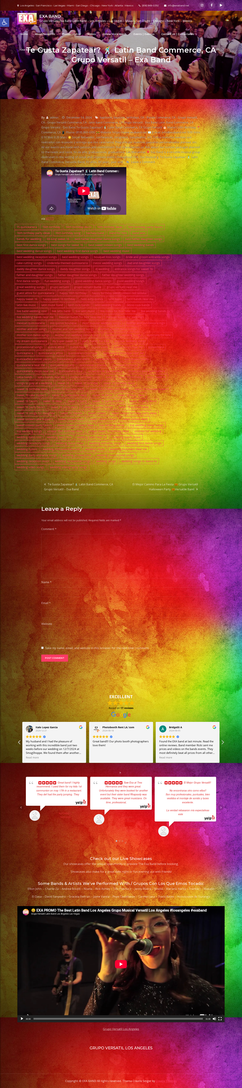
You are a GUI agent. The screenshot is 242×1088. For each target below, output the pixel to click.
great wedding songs (31, 287)
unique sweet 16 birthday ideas (108, 431)
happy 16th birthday (73, 293)
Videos (92, 34)
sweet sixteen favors (103, 419)
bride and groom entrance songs (148, 257)
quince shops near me (128, 347)
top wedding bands (112, 425)
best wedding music (116, 251)
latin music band (52, 305)
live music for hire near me (118, 311)
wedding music (95, 449)
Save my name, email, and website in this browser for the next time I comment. (97, 648)
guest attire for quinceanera (35, 293)
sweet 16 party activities (108, 401)
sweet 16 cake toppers (31, 395)
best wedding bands (140, 245)
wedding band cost (29, 437)
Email (46, 603)
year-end (117, 162)
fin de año (80, 152)
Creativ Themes (166, 1081)
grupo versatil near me (122, 287)
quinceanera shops (125, 365)
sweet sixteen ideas (135, 419)
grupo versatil (59, 287)
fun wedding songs (57, 281)
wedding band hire (59, 437)
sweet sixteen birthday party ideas (134, 413)
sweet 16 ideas (52, 401)
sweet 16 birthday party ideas (109, 389)
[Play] (22, 1019)
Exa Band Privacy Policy (35, 49)
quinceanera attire (50, 353)
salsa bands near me (51, 377)
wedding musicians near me (128, 449)
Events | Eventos (144, 34)
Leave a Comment (143, 162)
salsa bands (24, 377)
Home (24, 34)
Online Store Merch (114, 34)
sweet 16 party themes (98, 407)
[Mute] (214, 1019)
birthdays (132, 117)
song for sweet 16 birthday (124, 377)
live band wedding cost (32, 311)
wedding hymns (27, 449)
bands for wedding (29, 239)
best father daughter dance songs (97, 239)
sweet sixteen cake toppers (35, 419)
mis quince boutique (63, 323)
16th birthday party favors (145, 227)
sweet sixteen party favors (34, 425)
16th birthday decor (79, 227)
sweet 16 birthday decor (119, 383)
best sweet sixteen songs (105, 245)
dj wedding (102, 269)
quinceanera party (62, 365)
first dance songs (28, 281)
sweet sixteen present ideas (75, 425)
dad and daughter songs (143, 263)
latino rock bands (138, 305)
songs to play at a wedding (34, 383)
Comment (49, 529)
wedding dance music (70, 443)
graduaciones (97, 152)
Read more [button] (71, 757)
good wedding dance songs (93, 281)
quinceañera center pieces (34, 359)
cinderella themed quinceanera (67, 263)
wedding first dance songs (144, 443)
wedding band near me (92, 437)
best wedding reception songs (37, 257)
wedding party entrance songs (37, 455)
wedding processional (76, 455)
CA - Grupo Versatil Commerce (61, 122)
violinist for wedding (147, 431)
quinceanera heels (107, 359)
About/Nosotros (45, 34)
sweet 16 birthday (86, 383)
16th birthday (51, 227)
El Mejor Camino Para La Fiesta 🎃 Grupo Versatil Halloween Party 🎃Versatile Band (165, 486)
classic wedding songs (107, 263)
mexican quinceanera (31, 323)
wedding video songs (30, 467)
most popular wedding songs (101, 323)
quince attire (56, 347)
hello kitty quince (92, 299)
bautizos (119, 117)
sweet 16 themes (71, 413)
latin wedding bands (108, 305)
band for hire (118, 233)
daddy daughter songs (75, 269)
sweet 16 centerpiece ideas (69, 395)
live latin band (61, 311)
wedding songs (106, 461)
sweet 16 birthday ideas (32, 389)
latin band (115, 299)
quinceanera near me (31, 365)
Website (46, 624)
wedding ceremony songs (33, 443)
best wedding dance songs (34, 251)
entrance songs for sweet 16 (134, 269)
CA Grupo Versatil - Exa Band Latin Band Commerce (153, 122)
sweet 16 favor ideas (131, 395)
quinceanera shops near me (35, 371)
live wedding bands (153, 311)
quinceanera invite (136, 359)
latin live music (26, 305)
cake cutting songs (29, 263)
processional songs (30, 347)
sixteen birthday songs (85, 377)
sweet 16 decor (102, 395)
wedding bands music (126, 437)
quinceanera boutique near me (123, 353)
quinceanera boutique (82, 353)
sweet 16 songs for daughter (36, 413)
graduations (116, 152)
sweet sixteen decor (71, 419)
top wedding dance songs (147, 425)
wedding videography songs (68, 467)
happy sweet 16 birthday (59, 299)
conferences (104, 137)
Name (46, 582)
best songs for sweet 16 (67, 245)
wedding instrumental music (61, 449)
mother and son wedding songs (73, 329)
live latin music (85, 311)
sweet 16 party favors (31, 407)
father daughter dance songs (77, 275)
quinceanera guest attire (73, 359)
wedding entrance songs (105, 443)
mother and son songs (32, 329)
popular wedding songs (130, 341)
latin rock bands (78, 305)
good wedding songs (130, 281)
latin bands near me (140, 299)
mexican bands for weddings (125, 317)
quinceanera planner (93, 365)
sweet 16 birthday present (151, 389)
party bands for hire (95, 341)
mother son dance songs (33, 335)
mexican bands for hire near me (80, 317)
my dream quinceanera (32, 341)
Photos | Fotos (71, 34)
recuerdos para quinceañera (146, 371)
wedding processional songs (115, 455)
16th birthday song (68, 233)
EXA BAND (50, 16)
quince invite (100, 347)
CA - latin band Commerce (100, 122)
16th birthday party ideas (33, 233)
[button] (222, 743)
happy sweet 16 (27, 299)
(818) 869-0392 (150, 5)
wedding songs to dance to (139, 461)
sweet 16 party (77, 401)
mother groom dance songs (117, 329)
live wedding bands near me (35, 317)
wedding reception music (33, 461)
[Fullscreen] (220, 1019)
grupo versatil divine (87, 287)
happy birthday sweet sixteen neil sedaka (119, 293)
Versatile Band (75, 162)
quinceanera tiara (70, 371)
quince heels (78, 347)
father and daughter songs (35, 275)
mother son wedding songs (123, 335)
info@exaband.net (178, 5)
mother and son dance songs (145, 323)
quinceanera (25, 353)
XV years (103, 162)
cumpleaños (138, 137)
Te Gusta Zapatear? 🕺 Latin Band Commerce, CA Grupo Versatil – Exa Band (78, 486)
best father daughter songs (143, 239)
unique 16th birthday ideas (65, 431)
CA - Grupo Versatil (184, 117)
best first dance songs (31, 245)
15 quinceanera (27, 227)
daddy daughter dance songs (36, 269)
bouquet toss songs (107, 257)
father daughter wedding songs (123, 275)
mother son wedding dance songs (77, 335)
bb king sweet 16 (58, 239)
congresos (121, 137)
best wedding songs (75, 257)
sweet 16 (63, 383)
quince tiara (156, 347)
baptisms (106, 117)
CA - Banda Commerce (155, 117)
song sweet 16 (156, 377)
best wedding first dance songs (77, 251)
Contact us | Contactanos (177, 34)
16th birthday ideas (109, 227)
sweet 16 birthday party (69, 389)
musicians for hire (159, 335)
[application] (121, 964)
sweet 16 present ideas (134, 407)
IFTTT (50, 219)
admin (54, 117)
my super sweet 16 (64, 341)
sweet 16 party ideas (64, 407)
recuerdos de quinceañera (105, 371)
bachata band (95, 233)
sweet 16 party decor (143, 401)
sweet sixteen (97, 413)
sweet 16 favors (27, 401)
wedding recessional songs (73, 461)
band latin (138, 233)
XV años (91, 162)
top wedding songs (29, 431)
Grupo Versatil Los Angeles (121, 1029)
